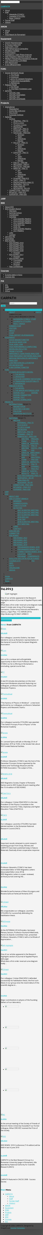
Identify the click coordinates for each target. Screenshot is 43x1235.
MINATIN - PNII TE (20, 169)
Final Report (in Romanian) (15, 35)
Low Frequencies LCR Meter (16, 61)
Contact (12, 235)
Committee (9, 239)
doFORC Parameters (17, 95)
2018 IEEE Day (19, 225)
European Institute (16, 115)
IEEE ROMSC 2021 (16, 245)
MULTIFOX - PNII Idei (21, 167)
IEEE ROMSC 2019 (16, 249)
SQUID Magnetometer (13, 43)
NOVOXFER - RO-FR (21, 188)
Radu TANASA (14, 18)
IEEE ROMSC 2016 (16, 259)
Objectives (22, 139)
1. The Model (14, 75)
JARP (3, 198)
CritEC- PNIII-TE (19, 181)
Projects (5, 103)
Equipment (6, 39)
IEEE (3, 203)
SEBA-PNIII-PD (19, 186)
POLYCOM (13, 113)
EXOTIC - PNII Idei (20, 163)
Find (3, 306)
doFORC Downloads (17, 99)
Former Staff (10, 20)
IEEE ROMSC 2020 (16, 247)
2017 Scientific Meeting (22, 223)
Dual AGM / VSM (11, 47)
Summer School (15, 213)
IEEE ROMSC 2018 (16, 251)
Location (16, 263)
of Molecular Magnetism (23, 414)
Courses (5, 271)
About (7, 10)
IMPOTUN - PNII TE (20, 129)
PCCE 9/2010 (18, 123)
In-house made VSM (13, 45)
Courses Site (10, 277)
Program (16, 253)
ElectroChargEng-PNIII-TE (23, 183)
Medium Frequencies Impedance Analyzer (21, 59)
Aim (19, 155)
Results (20, 141)
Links (11, 233)
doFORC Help (14, 93)
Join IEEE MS (10, 237)
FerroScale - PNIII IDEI (21, 133)
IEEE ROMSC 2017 (16, 255)
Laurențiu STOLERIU (17, 16)
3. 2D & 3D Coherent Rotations (21, 79)
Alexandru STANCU (16, 14)
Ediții (7, 287)
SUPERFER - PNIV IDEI (18, 194)
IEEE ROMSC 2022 (16, 243)
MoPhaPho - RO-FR (21, 184)
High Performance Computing (16, 49)
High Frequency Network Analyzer (18, 57)
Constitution (14, 215)
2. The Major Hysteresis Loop (20, 89)
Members (12, 211)
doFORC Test (14, 97)
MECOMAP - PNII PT (21, 165)
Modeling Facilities (12, 51)
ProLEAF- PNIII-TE (20, 143)
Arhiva (7, 291)
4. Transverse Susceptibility (19, 81)
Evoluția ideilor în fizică (13, 275)
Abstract (21, 135)
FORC (3, 69)
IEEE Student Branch (13, 209)
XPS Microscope (11, 63)
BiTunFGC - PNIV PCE (17, 192)
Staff (7, 12)
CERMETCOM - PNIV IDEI (19, 190)
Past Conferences (16, 267)
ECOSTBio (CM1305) (17, 111)
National (8, 117)
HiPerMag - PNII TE (20, 121)
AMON (4, 26)
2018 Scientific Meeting (22, 229)
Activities (12, 217)
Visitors (8, 22)
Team (20, 137)
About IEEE (9, 207)
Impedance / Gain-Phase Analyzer (18, 55)
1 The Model (14, 87)
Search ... (5, 303)
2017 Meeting (18, 231)
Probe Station (10, 53)
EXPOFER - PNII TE (20, 153)
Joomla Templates (18, 1228)
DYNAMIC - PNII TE (20, 131)
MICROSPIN (18, 127)
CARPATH (5, 6)
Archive (12, 119)
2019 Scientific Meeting (22, 221)
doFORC (8, 91)
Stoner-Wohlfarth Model (14, 73)
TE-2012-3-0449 (19, 125)
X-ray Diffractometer (13, 65)
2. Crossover (14, 77)
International (10, 107)
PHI (2, 281)
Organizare (9, 289)
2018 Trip (16, 227)
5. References (14, 83)
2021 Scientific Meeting (22, 219)
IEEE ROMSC (10, 241)
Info (6, 285)
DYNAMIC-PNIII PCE (21, 179)
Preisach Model (11, 85)
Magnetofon (14, 109)
